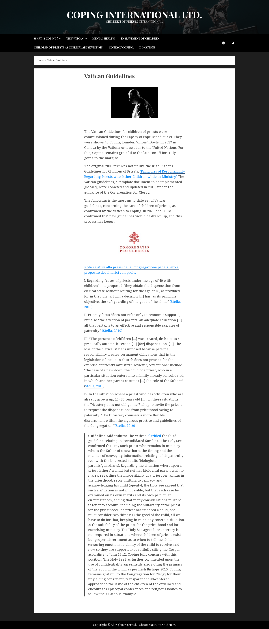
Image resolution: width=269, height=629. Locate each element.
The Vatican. (75, 38)
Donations (147, 47)
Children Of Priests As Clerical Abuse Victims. (68, 47)
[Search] (233, 43)
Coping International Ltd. (134, 14)
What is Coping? (46, 38)
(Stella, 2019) (112, 330)
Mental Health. (103, 38)
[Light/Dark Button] (225, 43)
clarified (155, 436)
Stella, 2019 (94, 386)
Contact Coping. (121, 47)
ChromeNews (148, 625)
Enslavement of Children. (140, 38)
